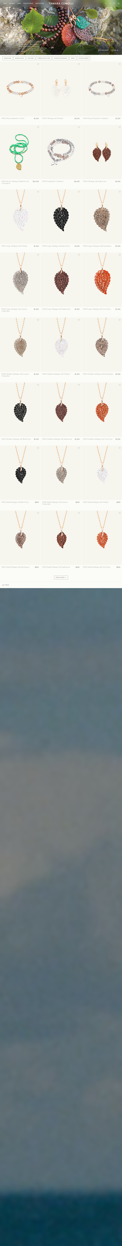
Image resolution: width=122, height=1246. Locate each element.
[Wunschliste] (110, 3)
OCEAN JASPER (84, 58)
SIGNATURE (7, 58)
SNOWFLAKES (19, 58)
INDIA (73, 58)
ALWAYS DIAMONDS (60, 58)
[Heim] (61, 3)
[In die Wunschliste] (38, 64)
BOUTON (31, 58)
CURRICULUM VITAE (44, 58)
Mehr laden (60, 577)
